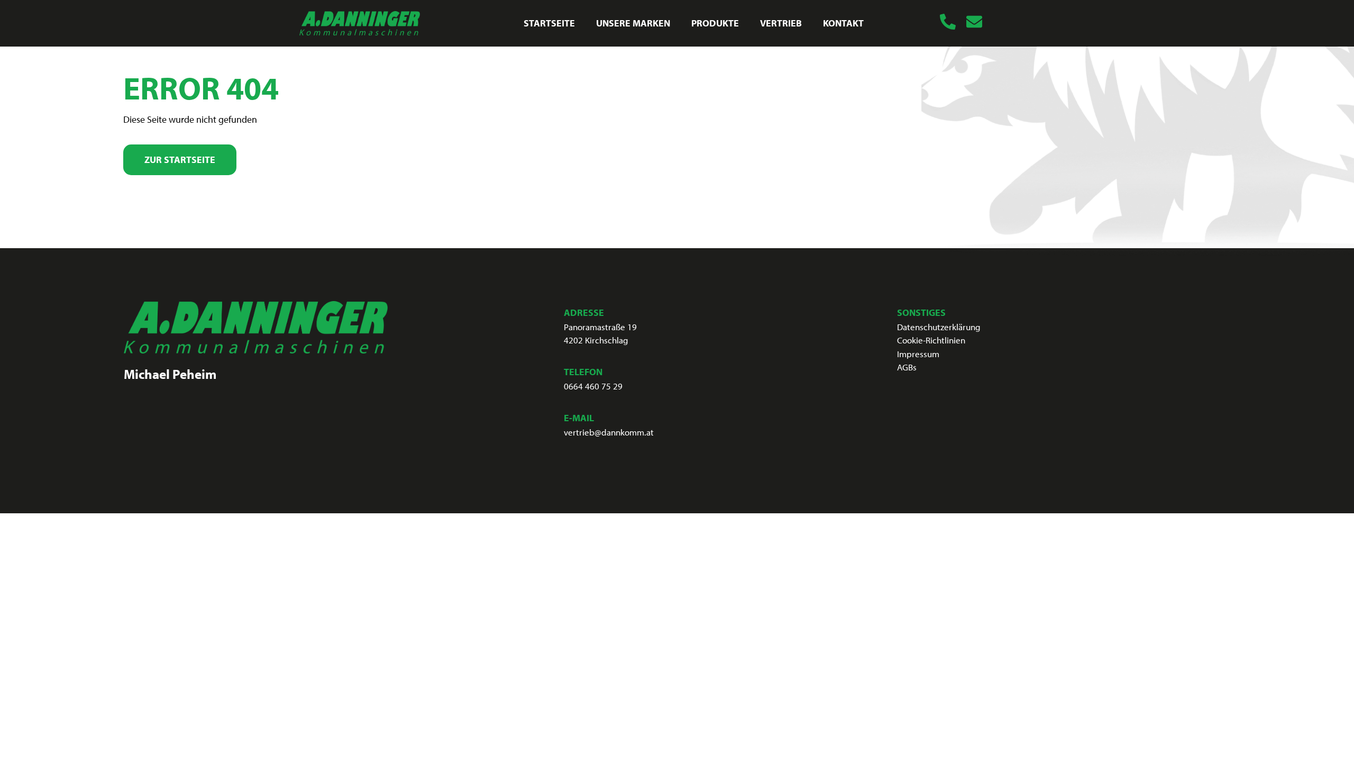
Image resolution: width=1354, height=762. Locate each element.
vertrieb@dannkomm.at (609, 432)
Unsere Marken (633, 23)
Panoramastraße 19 (600, 326)
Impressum (918, 353)
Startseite (549, 23)
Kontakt (843, 23)
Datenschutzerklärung (939, 326)
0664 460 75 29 (593, 386)
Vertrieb (781, 23)
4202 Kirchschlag (596, 340)
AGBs (907, 367)
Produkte (715, 23)
